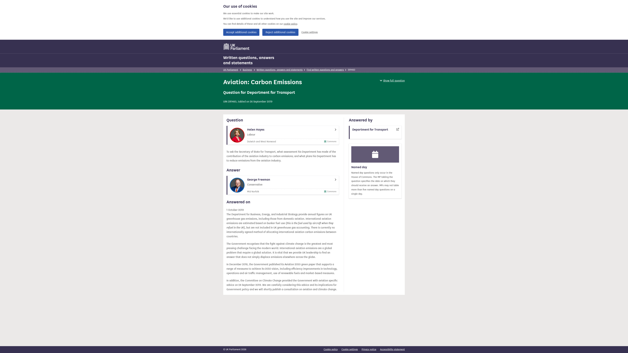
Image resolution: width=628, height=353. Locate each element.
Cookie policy (331, 349)
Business (247, 69)
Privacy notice (369, 349)
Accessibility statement (392, 349)
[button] (392, 80)
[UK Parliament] (236, 46)
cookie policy (290, 24)
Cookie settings (309, 32)
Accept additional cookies (241, 32)
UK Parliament (230, 69)
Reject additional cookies (280, 32)
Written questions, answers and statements (248, 60)
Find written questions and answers (325, 69)
